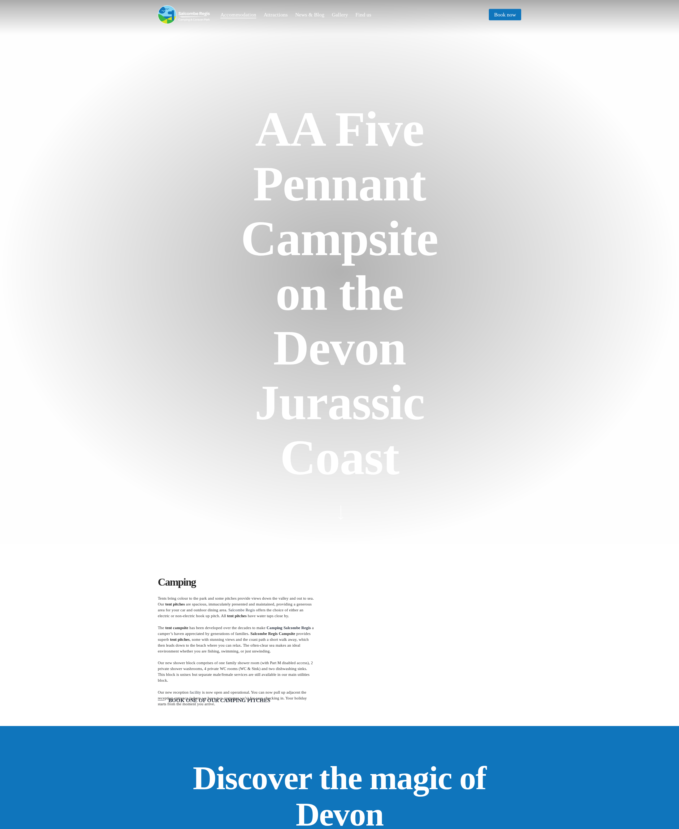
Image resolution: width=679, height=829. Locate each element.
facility (195, 692)
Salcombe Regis (241, 610)
